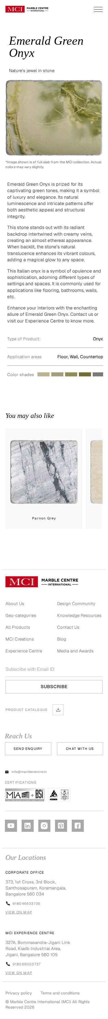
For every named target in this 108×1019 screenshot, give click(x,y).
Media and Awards (75, 651)
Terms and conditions (60, 993)
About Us (14, 603)
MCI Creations (19, 639)
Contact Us (68, 627)
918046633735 (27, 903)
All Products (17, 627)
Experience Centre (23, 651)
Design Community (76, 603)
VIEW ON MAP (18, 912)
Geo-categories (20, 615)
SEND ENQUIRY (28, 748)
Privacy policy (18, 993)
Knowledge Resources (79, 615)
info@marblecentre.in (29, 772)
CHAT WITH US (80, 748)
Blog (61, 639)
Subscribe (54, 687)
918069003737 (27, 964)
